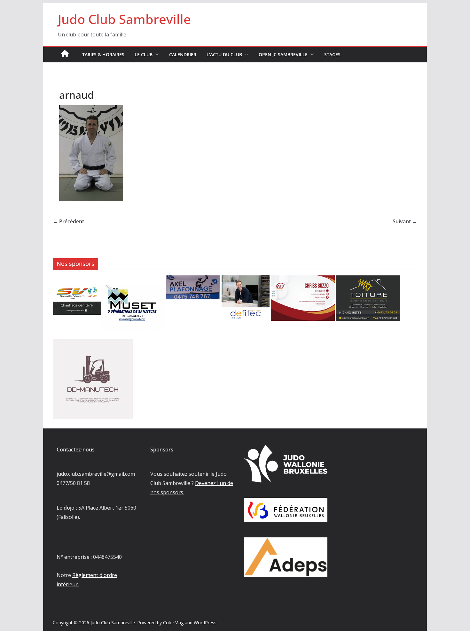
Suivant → (405, 221)
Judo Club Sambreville (124, 19)
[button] (156, 54)
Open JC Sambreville (283, 54)
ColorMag (173, 622)
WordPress (205, 622)
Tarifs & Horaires (103, 54)
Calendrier (182, 54)
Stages (332, 54)
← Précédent (68, 221)
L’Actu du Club (224, 54)
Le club (144, 54)
